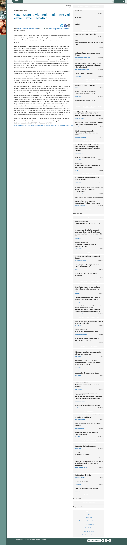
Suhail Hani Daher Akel (80, 477)
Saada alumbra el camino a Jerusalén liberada (87, 54)
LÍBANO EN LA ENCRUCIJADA (88, 379)
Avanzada (111, 1)
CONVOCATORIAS (88, 494)
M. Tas (76, 269)
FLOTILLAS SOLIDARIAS (89, 140)
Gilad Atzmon (78, 484)
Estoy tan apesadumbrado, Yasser (86, 488)
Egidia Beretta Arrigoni (80, 419)
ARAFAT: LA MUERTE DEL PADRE (89, 471)
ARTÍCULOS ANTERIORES (88, 503)
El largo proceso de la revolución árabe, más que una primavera (88, 353)
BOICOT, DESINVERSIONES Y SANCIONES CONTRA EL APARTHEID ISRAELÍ (89, 107)
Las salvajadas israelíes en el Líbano (87, 405)
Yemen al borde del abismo (84, 74)
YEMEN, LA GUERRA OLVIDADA (89, 30)
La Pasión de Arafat (81, 482)
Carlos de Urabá (78, 389)
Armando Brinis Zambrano (81, 334)
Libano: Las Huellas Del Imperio (85, 446)
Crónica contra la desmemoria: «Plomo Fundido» (88, 425)
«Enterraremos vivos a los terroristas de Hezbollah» (88, 386)
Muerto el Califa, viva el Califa (85, 100)
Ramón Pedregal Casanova (80, 260)
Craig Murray (78, 407)
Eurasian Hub (89, 528)
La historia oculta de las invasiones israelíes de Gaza (87, 178)
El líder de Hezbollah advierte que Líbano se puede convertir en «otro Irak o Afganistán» (89, 463)
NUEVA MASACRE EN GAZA (89, 173)
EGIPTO (89, 217)
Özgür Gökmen (78, 375)
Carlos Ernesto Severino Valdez (82, 69)
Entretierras (89, 517)
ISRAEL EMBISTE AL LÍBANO (89, 440)
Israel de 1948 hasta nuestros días (86, 332)
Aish (89, 514)
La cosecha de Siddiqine (83, 455)
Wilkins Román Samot (80, 401)
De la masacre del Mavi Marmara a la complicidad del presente (87, 167)
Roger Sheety (78, 342)
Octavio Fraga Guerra (79, 428)
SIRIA (88, 252)
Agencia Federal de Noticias (81, 467)
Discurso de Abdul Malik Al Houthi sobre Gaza (89, 44)
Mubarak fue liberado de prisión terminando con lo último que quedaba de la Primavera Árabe (88, 362)
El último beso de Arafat (83, 475)
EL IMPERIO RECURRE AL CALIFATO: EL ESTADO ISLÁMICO (89, 80)
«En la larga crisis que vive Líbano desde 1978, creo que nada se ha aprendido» (88, 398)
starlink (77, 24)
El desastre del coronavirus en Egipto (87, 223)
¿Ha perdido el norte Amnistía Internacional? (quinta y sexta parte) (87, 202)
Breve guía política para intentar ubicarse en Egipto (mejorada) (89, 322)
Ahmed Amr (77, 491)
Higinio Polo (77, 436)
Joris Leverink (78, 356)
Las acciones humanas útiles (85, 157)
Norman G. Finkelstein (80, 193)
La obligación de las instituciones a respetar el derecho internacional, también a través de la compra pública (88, 114)
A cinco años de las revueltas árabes (87, 373)
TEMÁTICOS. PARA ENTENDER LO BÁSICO (88, 317)
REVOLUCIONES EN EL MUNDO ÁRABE (88, 346)
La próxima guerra (89, 531)
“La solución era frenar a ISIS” (85, 94)
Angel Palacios (78, 448)
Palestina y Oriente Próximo (58, 29)
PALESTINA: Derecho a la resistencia (88, 6)
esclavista (78, 17)
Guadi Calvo (77, 36)
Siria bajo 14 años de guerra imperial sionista (87, 257)
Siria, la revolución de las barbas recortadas (86, 274)
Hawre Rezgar (78, 302)
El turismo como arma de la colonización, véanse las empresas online (86, 133)
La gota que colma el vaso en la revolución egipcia (85, 245)
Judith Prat (78, 11)
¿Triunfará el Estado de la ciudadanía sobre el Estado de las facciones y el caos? (87, 289)
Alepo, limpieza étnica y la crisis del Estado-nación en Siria (87, 266)
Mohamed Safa (78, 159)
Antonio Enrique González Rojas (27, 29)
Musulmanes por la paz (88, 535)
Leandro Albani (78, 96)
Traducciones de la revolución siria (88, 521)
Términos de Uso (51, 539)
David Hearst (78, 226)
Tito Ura (76, 170)
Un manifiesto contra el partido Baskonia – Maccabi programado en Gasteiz (89, 123)
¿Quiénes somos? (94, 540)
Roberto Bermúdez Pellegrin (81, 57)
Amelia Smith (78, 238)
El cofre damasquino (88, 524)
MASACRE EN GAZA (89, 411)
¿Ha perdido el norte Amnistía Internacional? (85, 190)
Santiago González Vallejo (80, 137)
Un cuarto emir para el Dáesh (85, 85)
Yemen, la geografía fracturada (85, 34)
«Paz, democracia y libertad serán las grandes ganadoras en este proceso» (87, 310)
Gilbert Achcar (78, 76)
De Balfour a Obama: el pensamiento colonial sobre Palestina (87, 339)
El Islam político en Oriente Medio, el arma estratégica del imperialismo (87, 298)
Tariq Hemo (77, 293)
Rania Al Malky (78, 248)
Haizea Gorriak (78, 126)
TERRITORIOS (88, 209)
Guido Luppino (78, 367)
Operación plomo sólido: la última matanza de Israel (86, 433)
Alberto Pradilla (78, 325)
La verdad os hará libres (83, 417)
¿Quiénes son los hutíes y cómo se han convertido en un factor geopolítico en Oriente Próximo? (88, 65)
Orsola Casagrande (79, 313)
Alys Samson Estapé (79, 118)
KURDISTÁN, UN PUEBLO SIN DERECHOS (89, 281)
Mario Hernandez (79, 153)
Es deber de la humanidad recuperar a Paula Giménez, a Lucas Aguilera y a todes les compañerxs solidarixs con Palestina (87, 147)
